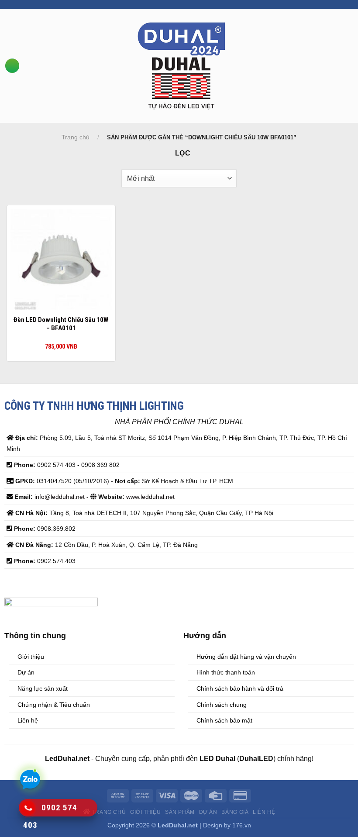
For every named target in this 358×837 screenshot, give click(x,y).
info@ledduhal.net (59, 496)
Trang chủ (76, 137)
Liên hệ (264, 812)
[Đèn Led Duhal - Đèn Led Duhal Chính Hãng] (181, 66)
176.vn (241, 825)
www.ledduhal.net (150, 496)
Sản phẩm (180, 812)
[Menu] (12, 66)
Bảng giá (234, 812)
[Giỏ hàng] (353, 65)
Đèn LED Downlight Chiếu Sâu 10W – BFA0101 (61, 324)
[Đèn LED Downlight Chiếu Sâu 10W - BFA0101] (61, 259)
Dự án (208, 812)
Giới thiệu (145, 812)
